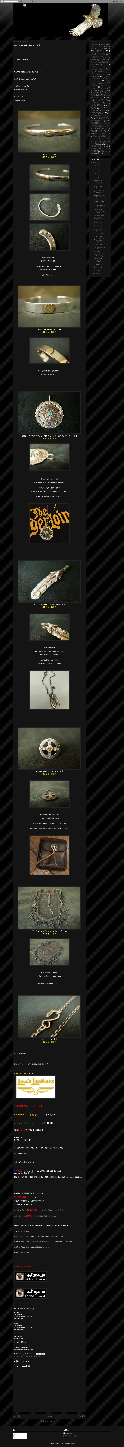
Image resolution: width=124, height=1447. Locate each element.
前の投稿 (81, 1416)
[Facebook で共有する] (42, 1354)
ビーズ (100, 104)
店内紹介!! (97, 251)
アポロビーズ (94, 54)
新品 (97, 126)
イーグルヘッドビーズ (100, 57)
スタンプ (105, 90)
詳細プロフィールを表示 (70, 1436)
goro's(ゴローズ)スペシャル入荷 (99, 255)
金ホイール (100, 122)
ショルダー (93, 88)
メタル (102, 112)
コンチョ (95, 83)
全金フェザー (96, 135)
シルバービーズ (102, 88)
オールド (107, 62)
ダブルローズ (100, 95)
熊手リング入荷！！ (98, 187)
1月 (96, 270)
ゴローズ (95, 76)
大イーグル (97, 138)
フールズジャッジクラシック (100, 104)
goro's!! (96, 178)
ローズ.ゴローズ (96, 117)
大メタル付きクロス (98, 141)
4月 (96, 170)
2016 (94, 163)
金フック (93, 122)
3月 (96, 173)
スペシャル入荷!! (99, 233)
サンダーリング (104, 87)
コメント (17, 1437)
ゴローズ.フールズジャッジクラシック (30, 1356)
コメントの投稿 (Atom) (51, 1421)
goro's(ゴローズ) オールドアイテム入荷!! (99, 182)
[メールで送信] (36, 1354)
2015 (94, 274)
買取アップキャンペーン (99, 146)
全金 (92, 131)
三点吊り (100, 125)
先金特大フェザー (102, 130)
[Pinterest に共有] (44, 1354)
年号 (107, 145)
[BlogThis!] (38, 1354)
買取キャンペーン (98, 148)
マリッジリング (94, 112)
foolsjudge (106, 48)
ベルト (99, 110)
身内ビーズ (103, 127)
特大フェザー (98, 143)
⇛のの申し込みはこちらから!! (38, 1210)
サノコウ (95, 87)
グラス (104, 72)
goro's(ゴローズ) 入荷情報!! (99, 191)
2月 (96, 175)
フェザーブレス (100, 107)
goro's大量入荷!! (99, 215)
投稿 (16, 1434)
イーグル (102, 54)
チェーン (101, 97)
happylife (93, 53)
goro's (99, 50)
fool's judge (68, 1433)
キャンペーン (97, 72)
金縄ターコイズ (101, 123)
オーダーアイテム (104, 61)
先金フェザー (97, 128)
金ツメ (97, 118)
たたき (99, 94)
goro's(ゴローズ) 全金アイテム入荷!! (99, 196)
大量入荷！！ (98, 264)
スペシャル (101, 92)
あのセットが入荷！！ (99, 201)
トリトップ (97, 100)
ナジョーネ (105, 100)
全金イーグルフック (100, 131)
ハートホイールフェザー (96, 102)
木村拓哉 (103, 151)
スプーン (93, 92)
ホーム (49, 1416)
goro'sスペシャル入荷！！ (99, 248)
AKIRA (100, 46)
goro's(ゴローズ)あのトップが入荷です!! (99, 260)
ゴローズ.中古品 (105, 82)
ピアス (95, 104)
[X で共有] (40, 1354)
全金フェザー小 (106, 135)
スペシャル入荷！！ (98, 230)
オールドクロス (95, 66)
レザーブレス (106, 115)
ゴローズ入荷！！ (99, 236)
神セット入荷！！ (99, 267)
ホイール (106, 110)
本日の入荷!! (98, 222)
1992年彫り (103, 44)
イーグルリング (103, 59)
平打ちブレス (101, 150)
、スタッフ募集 (94, 44)
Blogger (73, 1443)
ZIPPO (106, 53)
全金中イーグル (96, 136)
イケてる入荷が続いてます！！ (99, 206)
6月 (96, 165)
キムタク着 (99, 69)
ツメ (107, 97)
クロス (104, 74)
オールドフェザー (105, 66)
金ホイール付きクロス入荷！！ (99, 225)
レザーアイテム (103, 113)
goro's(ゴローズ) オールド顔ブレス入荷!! (99, 240)
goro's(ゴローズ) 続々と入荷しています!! (99, 211)
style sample (100, 53)
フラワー (101, 109)
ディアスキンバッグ (96, 99)
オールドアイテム (99, 64)
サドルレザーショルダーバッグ (102, 85)
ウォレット (94, 61)
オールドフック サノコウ (99, 68)
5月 (96, 167)
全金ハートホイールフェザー (102, 133)
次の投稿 (17, 1416)
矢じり (99, 153)
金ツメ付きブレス (103, 120)
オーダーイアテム (97, 62)
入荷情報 (97, 145)
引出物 (103, 117)
